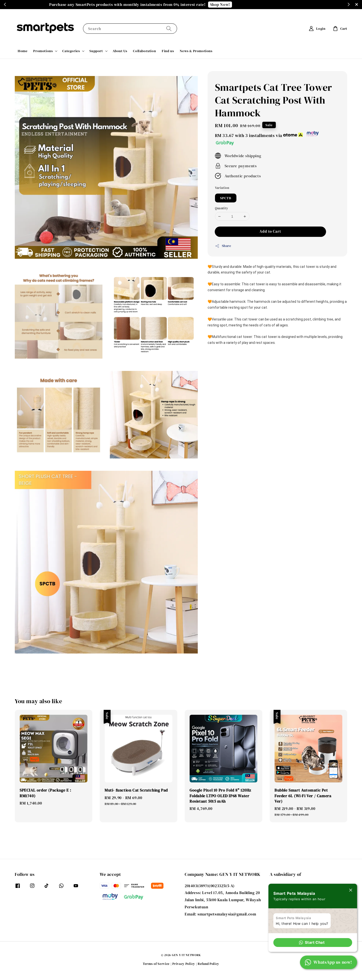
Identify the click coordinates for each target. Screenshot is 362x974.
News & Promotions (196, 50)
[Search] (169, 28)
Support (96, 51)
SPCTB (225, 198)
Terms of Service (156, 964)
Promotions (43, 51)
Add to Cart (270, 231)
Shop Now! (256, 4)
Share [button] (226, 245)
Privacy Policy (183, 964)
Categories (71, 51)
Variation (222, 188)
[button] (312, 942)
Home (22, 50)
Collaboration (144, 50)
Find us (168, 50)
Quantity (221, 208)
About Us (120, 50)
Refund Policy (208, 964)
